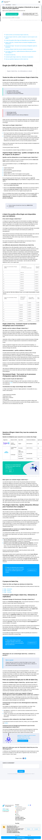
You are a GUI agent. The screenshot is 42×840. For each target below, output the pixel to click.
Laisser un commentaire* (8, 762)
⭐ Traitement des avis (18, 810)
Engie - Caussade (8, 592)
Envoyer (21, 771)
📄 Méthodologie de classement (20, 809)
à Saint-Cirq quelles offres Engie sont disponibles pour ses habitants (20, 40)
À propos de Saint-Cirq (10, 54)
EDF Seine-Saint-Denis (18, 839)
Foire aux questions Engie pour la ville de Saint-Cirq (16, 59)
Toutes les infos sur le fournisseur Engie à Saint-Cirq (16, 34)
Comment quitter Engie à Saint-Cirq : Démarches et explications (19, 56)
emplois (6, 723)
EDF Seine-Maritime (31, 839)
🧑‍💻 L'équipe (17, 814)
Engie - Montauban (8, 589)
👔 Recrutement (17, 815)
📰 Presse (16, 813)
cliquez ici (32, 773)
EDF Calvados (17, 835)
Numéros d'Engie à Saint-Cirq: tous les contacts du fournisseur (19, 49)
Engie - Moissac (7, 590)
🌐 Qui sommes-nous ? (18, 806)
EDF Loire (29, 835)
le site (11, 382)
